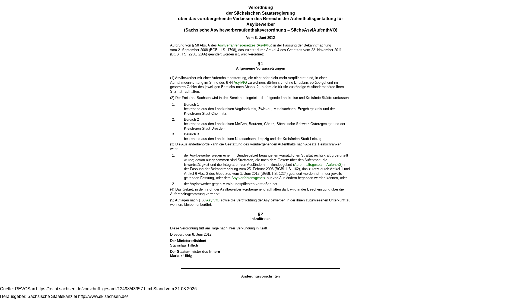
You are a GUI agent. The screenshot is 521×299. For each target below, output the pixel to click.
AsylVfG (264, 45)
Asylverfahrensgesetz (248, 178)
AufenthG (333, 165)
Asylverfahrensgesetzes (237, 45)
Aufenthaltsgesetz (308, 165)
